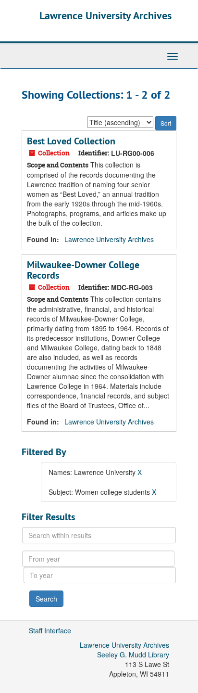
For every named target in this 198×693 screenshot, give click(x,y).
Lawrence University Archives (105, 15)
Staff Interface (50, 630)
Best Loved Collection (71, 141)
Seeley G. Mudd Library (133, 654)
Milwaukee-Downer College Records (83, 270)
